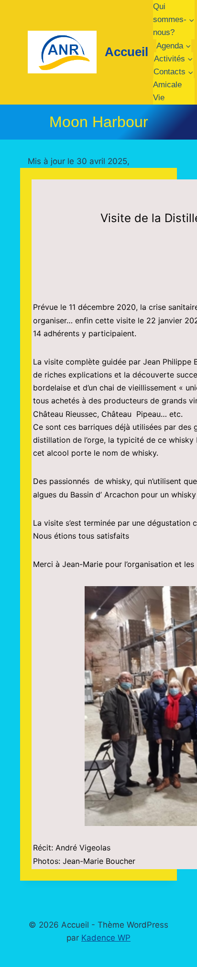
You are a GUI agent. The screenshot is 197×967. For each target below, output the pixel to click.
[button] (39, 706)
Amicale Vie (167, 91)
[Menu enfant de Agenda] (173, 45)
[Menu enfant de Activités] (173, 58)
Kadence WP (106, 938)
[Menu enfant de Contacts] (173, 71)
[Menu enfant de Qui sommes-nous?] (174, 19)
